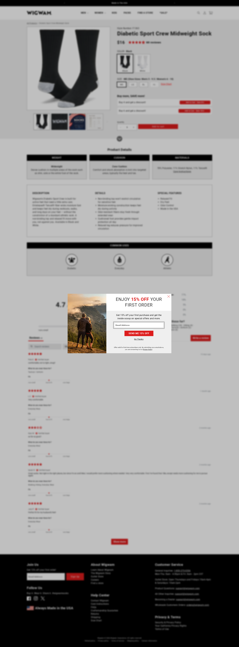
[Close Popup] (169, 296)
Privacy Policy (147, 349)
